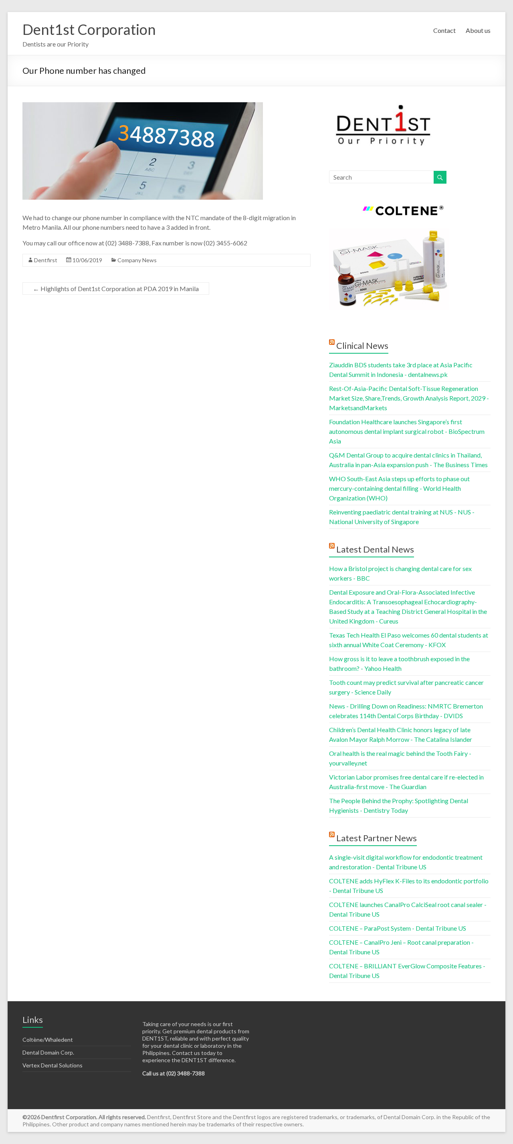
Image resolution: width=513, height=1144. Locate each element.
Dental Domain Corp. (48, 1052)
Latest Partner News (376, 837)
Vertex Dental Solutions (52, 1065)
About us (478, 30)
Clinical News (362, 345)
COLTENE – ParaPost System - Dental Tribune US (397, 928)
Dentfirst (45, 260)
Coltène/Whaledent (47, 1039)
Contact (444, 30)
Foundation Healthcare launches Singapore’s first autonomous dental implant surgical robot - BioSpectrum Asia (407, 431)
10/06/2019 (87, 260)
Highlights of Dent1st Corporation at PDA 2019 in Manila (116, 288)
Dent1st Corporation (89, 29)
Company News (137, 260)
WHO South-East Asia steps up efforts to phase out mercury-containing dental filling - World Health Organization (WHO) (399, 488)
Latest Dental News (375, 549)
